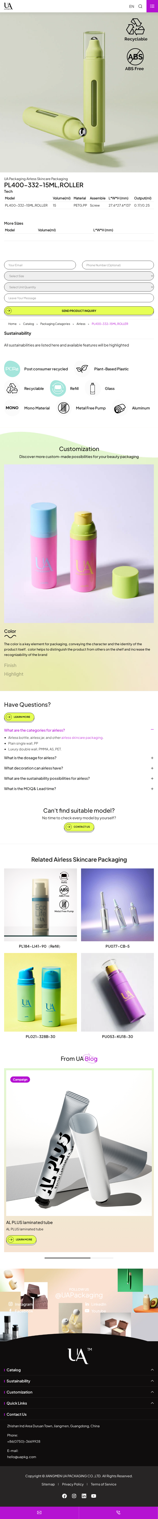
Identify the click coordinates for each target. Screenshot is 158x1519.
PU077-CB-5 (118, 946)
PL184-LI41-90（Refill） (40, 946)
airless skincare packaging (82, 737)
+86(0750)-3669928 (23, 1441)
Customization (79, 448)
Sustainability (18, 1380)
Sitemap (48, 1484)
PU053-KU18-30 (117, 1036)
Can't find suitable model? (79, 810)
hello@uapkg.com (21, 1457)
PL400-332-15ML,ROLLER (110, 323)
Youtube (98, 1310)
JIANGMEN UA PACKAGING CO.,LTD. (73, 1476)
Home (12, 323)
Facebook (24, 1310)
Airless (81, 323)
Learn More (21, 716)
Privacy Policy (73, 1484)
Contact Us (81, 826)
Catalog (28, 323)
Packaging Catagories (55, 323)
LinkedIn (98, 1304)
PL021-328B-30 (40, 1036)
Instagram (24, 1304)
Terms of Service (103, 1484)
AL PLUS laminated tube (29, 1222)
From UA (79, 1058)
